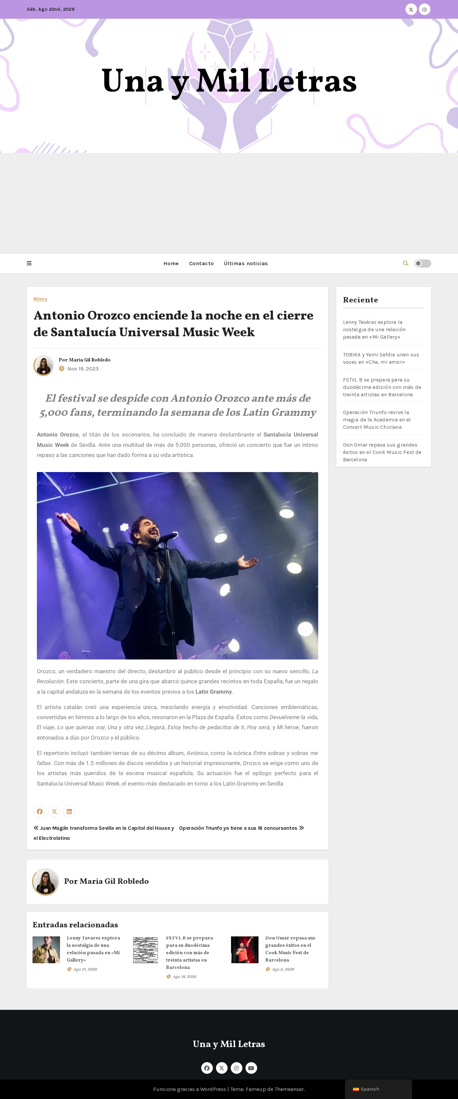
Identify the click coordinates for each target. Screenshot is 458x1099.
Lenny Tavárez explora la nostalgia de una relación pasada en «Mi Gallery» (374, 329)
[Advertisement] (229, 203)
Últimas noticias (246, 263)
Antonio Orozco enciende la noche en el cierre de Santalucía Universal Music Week (173, 324)
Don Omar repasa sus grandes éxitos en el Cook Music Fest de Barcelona (382, 452)
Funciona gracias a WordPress (190, 1089)
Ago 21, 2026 (85, 969)
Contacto (201, 263)
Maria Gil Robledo (90, 360)
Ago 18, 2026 (184, 976)
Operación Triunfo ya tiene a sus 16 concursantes (238, 828)
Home (171, 263)
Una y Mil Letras (229, 83)
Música (41, 299)
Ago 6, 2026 (283, 969)
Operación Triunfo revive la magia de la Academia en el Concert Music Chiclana (377, 419)
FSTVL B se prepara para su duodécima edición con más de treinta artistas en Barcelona (189, 953)
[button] (29, 263)
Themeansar (289, 1089)
